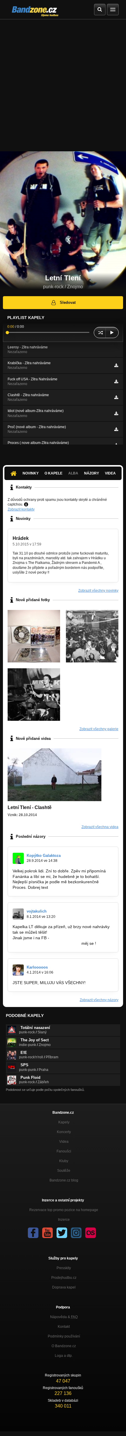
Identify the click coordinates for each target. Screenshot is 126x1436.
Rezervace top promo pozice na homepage (63, 1210)
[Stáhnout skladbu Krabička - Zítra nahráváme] (116, 365)
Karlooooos (37, 967)
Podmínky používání (64, 1336)
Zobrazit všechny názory (99, 1000)
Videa (110, 473)
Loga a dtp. (64, 1356)
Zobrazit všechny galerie (98, 729)
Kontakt (64, 1327)
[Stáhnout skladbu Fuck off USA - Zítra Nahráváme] (116, 381)
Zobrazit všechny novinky (98, 591)
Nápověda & (64, 1317)
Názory (91, 473)
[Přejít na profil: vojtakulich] (18, 914)
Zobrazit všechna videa (99, 827)
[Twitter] (62, 1233)
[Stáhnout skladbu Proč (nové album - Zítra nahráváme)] (116, 429)
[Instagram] (76, 1233)
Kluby (63, 1161)
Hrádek (21, 538)
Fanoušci (64, 1151)
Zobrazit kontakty (21, 509)
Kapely (63, 1122)
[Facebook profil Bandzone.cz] (33, 1233)
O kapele (53, 473)
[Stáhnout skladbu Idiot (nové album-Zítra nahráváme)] (116, 413)
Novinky (31, 473)
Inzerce (64, 1220)
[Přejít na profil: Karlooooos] (18, 970)
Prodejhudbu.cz (63, 1278)
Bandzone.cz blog (64, 1180)
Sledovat (68, 302)
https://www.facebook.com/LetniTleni (46, 943)
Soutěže (63, 1171)
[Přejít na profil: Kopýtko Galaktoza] (18, 858)
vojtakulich (37, 911)
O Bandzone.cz (64, 1346)
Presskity (64, 1268)
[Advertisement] (63, 85)
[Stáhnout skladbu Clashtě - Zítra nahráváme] (116, 397)
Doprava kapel (64, 1287)
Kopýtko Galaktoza (44, 855)
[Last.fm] (90, 1233)
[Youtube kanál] (47, 1233)
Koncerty (64, 1132)
